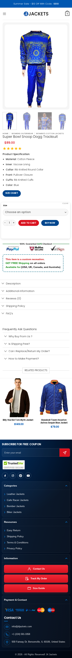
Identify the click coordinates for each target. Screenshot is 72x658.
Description (13, 283)
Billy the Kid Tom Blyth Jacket (18, 420)
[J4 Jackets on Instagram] (13, 475)
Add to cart (28, 222)
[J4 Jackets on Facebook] (5, 475)
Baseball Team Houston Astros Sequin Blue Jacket (54, 421)
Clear (65, 203)
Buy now (50, 222)
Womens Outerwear (22, 133)
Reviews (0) (13, 298)
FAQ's (9, 313)
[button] (4, 14)
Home (5, 133)
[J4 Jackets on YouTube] (28, 475)
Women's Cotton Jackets (50, 133)
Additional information (20, 291)
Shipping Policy (15, 306)
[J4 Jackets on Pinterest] (20, 475)
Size (5, 206)
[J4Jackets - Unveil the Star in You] (36, 13)
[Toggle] (3, 284)
